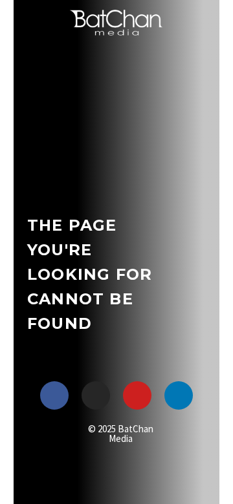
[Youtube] (137, 395)
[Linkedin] (178, 395)
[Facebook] (54, 395)
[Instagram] (96, 395)
